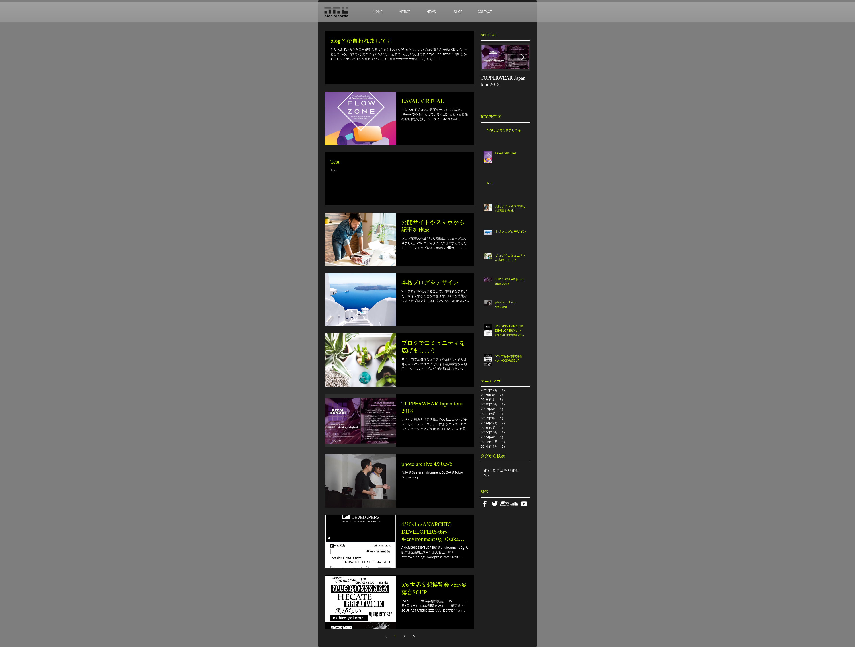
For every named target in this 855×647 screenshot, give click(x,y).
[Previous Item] (488, 57)
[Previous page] (386, 636)
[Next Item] (523, 57)
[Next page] (414, 636)
